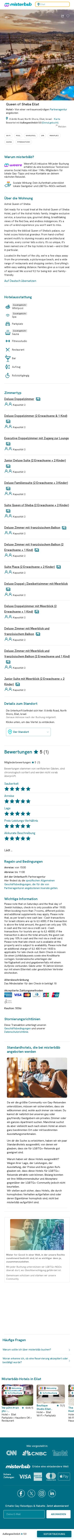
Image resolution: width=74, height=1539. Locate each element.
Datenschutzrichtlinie (16, 1032)
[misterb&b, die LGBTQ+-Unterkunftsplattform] (17, 4)
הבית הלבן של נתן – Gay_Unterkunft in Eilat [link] (12, 1409)
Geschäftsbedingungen (17, 1028)
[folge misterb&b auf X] (32, 1493)
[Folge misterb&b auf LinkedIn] (52, 1493)
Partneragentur (58, 109)
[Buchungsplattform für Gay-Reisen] (18, 1466)
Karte (57, 119)
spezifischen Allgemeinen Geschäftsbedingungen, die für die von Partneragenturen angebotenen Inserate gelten (30, 884)
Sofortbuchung (54, 1534)
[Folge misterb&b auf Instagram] (42, 1493)
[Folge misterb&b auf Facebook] (21, 1493)
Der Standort (21, 732)
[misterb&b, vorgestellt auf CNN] (11, 1452)
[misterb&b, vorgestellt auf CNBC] (34, 1452)
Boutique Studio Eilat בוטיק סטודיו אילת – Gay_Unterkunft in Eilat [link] (45, 1407)
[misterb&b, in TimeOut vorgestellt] (60, 1453)
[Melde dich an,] (68, 16)
